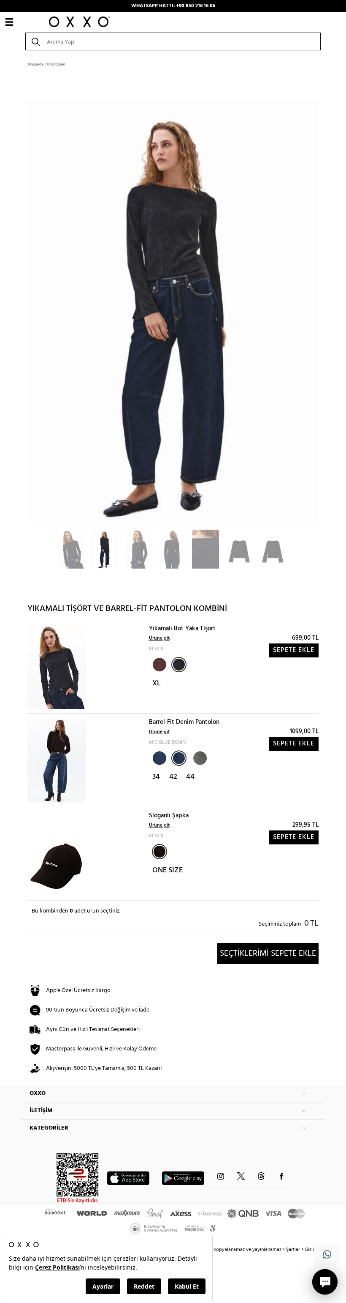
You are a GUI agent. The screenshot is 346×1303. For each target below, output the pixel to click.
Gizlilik (312, 1249)
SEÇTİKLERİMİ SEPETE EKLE (268, 953)
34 (156, 777)
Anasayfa (35, 64)
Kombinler (56, 64)
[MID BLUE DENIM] (179, 758)
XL (156, 683)
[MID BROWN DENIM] (199, 757)
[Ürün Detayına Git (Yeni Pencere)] (56, 667)
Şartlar (293, 1249)
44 (190, 777)
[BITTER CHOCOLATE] (158, 664)
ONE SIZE (167, 870)
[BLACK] (179, 664)
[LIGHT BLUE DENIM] (158, 757)
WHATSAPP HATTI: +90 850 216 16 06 (173, 6)
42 (173, 777)
